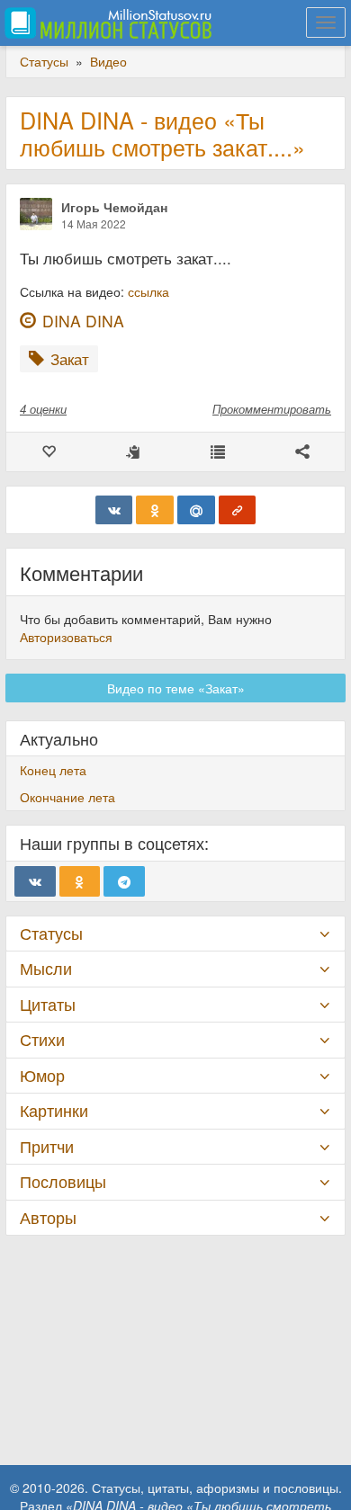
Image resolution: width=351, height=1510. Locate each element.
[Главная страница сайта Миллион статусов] (106, 22)
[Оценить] (48, 452)
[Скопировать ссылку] (237, 510)
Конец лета (53, 770)
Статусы (51, 933)
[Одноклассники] (155, 510)
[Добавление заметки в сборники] (218, 452)
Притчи (47, 1146)
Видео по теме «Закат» (176, 688)
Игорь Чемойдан (114, 207)
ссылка (148, 291)
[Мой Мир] (196, 510)
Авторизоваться (66, 637)
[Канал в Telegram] (124, 881)
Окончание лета (67, 797)
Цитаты (48, 1004)
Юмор (42, 1075)
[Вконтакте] (114, 510)
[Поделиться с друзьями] (302, 452)
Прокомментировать (271, 408)
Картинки (54, 1110)
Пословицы (63, 1181)
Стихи (42, 1039)
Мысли (46, 968)
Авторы (48, 1217)
